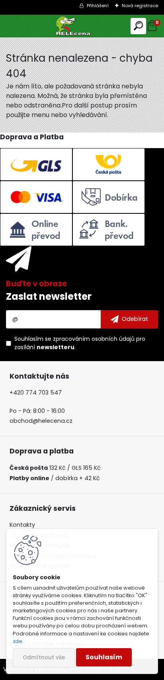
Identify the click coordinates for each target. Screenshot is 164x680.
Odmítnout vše (44, 657)
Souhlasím (104, 657)
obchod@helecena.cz (41, 421)
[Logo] (82, 26)
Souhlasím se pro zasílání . (79, 343)
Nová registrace (140, 5)
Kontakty (22, 525)
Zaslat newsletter (49, 296)
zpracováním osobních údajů (94, 339)
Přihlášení (98, 5)
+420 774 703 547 (36, 393)
